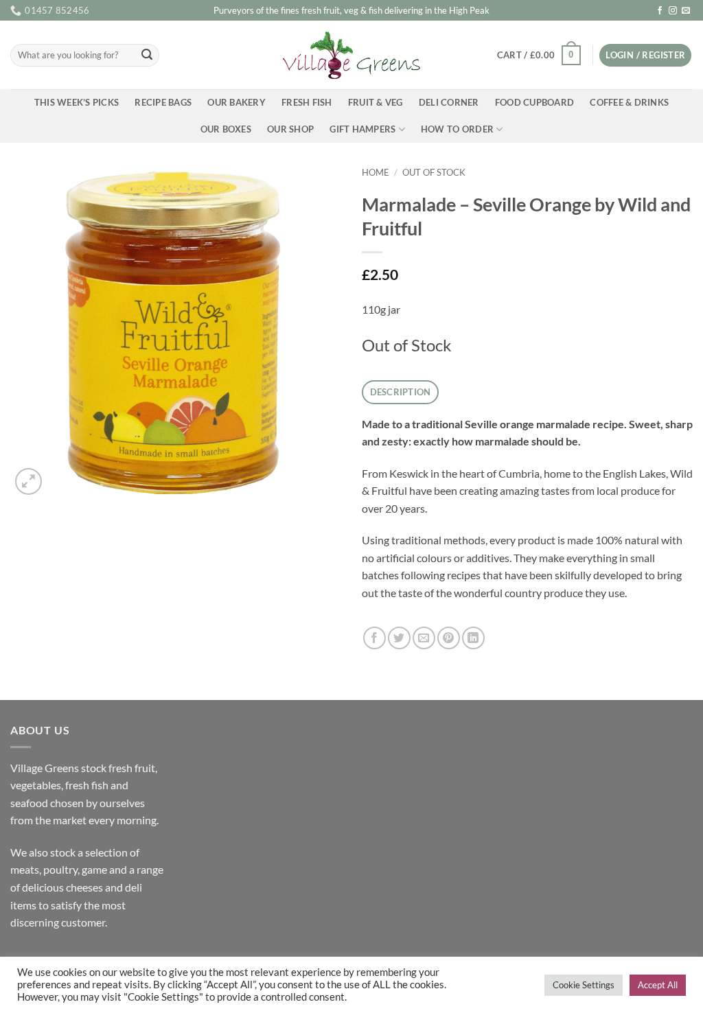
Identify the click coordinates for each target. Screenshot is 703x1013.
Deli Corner (449, 102)
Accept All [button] (658, 984)
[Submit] (147, 55)
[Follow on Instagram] (673, 11)
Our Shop (290, 129)
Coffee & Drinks (629, 102)
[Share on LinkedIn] (473, 638)
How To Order (457, 129)
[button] (538, 55)
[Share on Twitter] (399, 638)
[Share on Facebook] (374, 638)
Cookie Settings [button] (583, 984)
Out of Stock (433, 172)
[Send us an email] (686, 11)
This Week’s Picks (76, 102)
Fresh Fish (306, 102)
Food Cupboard (534, 102)
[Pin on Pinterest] (448, 638)
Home (375, 172)
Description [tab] (400, 391)
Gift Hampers (362, 129)
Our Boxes (225, 129)
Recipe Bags (163, 102)
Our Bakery (236, 102)
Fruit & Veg (375, 102)
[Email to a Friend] (424, 638)
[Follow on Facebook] (660, 11)
